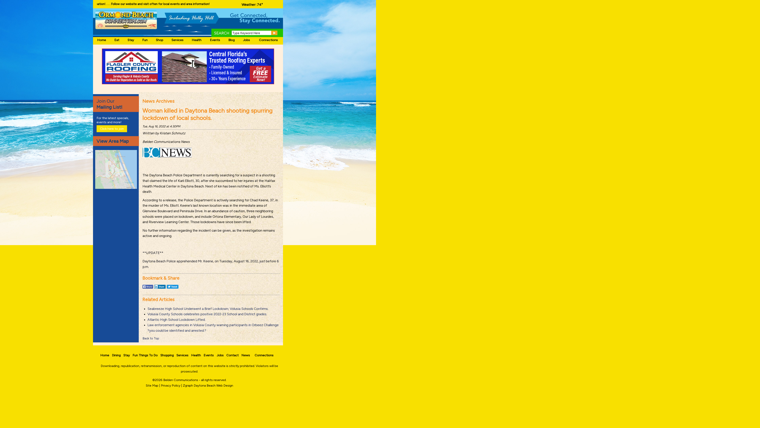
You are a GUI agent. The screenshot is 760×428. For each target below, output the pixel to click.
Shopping (167, 355)
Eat (116, 40)
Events (215, 40)
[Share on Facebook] (147, 288)
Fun (145, 40)
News (245, 355)
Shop (159, 40)
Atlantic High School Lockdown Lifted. (176, 320)
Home (101, 40)
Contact (232, 355)
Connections (268, 40)
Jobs (246, 40)
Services (177, 40)
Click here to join (112, 129)
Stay (131, 40)
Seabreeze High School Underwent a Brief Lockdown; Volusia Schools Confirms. (207, 309)
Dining (116, 355)
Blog (231, 40)
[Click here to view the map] (117, 188)
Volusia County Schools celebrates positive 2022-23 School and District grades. (207, 314)
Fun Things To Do (145, 355)
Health (196, 40)
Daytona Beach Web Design (213, 385)
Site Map (152, 385)
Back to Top (150, 338)
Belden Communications (181, 380)
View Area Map (113, 141)
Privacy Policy (170, 385)
